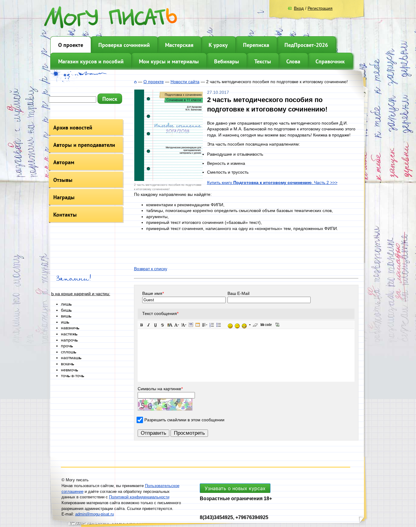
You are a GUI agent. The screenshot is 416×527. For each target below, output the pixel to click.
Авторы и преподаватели (84, 144)
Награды (64, 197)
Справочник (330, 61)
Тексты (262, 61)
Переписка (256, 44)
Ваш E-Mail (238, 293)
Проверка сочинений (124, 44)
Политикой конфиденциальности (139, 497)
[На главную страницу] (135, 81)
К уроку (218, 44)
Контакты (65, 214)
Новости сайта (185, 81)
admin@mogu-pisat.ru (94, 514)
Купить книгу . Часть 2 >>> (272, 182)
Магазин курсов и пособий (91, 61)
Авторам (63, 162)
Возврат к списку (150, 268)
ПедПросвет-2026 (306, 44)
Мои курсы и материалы (169, 61)
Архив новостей (72, 127)
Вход (299, 8)
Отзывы (62, 179)
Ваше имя (153, 293)
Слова (293, 61)
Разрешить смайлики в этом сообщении (184, 419)
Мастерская (179, 44)
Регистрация (320, 8)
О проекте (70, 44)
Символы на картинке (160, 388)
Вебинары (226, 61)
